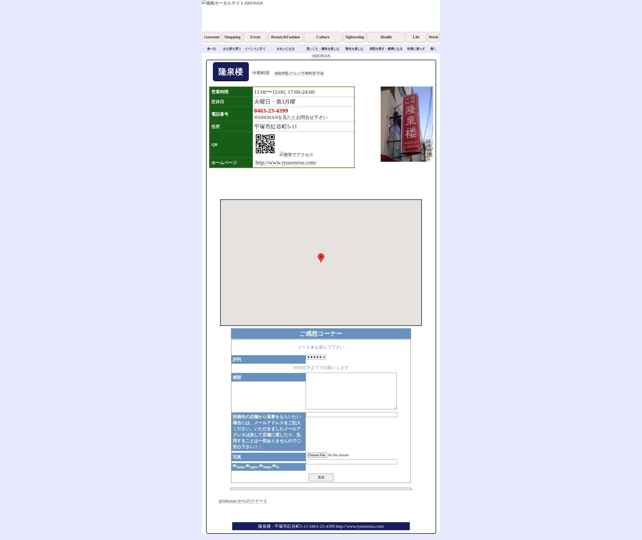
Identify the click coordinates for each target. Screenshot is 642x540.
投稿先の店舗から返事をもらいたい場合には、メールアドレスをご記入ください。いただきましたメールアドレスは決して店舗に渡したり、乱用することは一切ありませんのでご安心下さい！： (267, 431)
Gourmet (211, 37)
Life (416, 37)
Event (255, 37)
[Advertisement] (314, 183)
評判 (237, 359)
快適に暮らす (416, 48)
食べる (211, 48)
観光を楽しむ (355, 48)
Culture (323, 37)
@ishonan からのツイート (243, 500)
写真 (237, 456)
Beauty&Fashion (285, 37)
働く (433, 48)
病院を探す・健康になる (386, 48)
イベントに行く (255, 48)
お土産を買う (232, 48)
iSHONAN (321, 55)
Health (386, 37)
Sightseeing (354, 37)
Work (433, 37)
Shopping (232, 37)
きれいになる (286, 48)
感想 (237, 377)
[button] (321, 258)
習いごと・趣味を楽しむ (323, 48)
